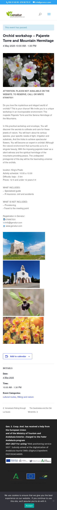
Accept (29, 505)
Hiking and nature (25, 396)
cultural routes (9, 396)
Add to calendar (18, 356)
